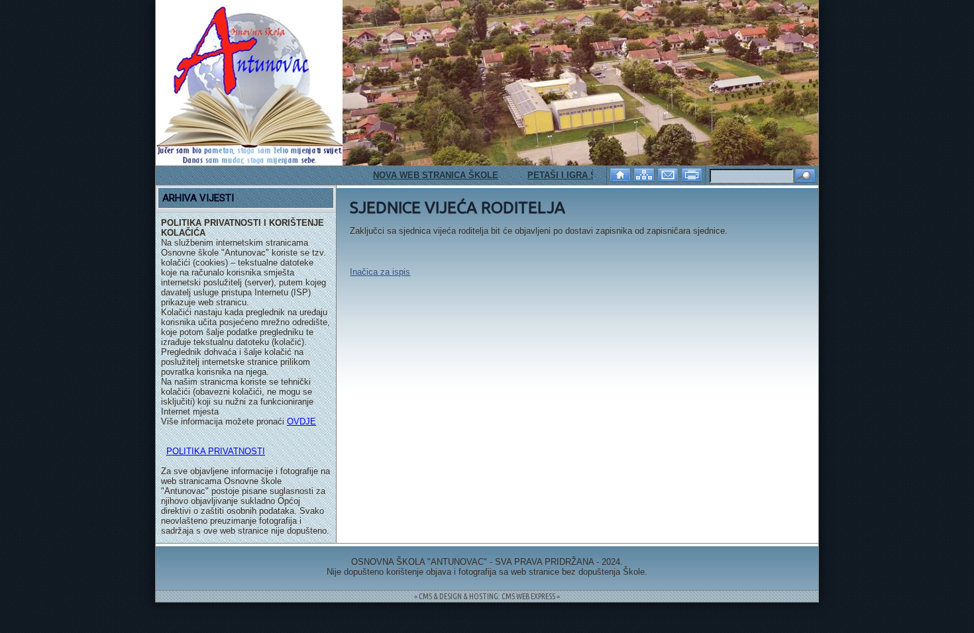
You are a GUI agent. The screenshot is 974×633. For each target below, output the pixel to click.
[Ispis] (693, 173)
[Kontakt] (669, 173)
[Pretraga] (805, 176)
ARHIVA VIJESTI (198, 198)
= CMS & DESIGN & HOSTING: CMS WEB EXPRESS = (487, 596)
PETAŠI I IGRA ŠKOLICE (567, 175)
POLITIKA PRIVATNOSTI (215, 451)
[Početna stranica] (621, 173)
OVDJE (301, 421)
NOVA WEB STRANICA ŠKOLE (425, 175)
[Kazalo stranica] (645, 173)
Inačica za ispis (380, 272)
